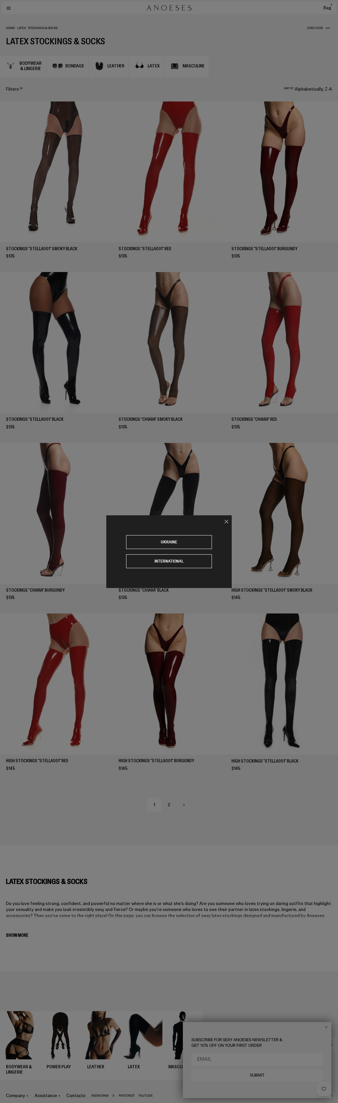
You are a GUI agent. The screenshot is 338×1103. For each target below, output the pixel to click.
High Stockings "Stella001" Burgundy (156, 760)
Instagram (100, 1095)
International (169, 561)
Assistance (46, 1095)
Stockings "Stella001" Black (34, 419)
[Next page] (184, 805)
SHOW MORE (17, 935)
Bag (327, 7)
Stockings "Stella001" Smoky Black (41, 248)
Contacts (75, 1095)
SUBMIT (257, 1075)
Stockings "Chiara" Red (254, 419)
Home (10, 28)
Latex (21, 28)
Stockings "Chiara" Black (143, 590)
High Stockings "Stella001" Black (264, 761)
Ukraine (169, 541)
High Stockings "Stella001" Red (37, 760)
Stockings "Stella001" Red (144, 248)
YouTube (146, 1095)
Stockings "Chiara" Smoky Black (150, 419)
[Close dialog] (326, 1027)
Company (15, 1095)
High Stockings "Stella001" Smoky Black (271, 590)
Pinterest (126, 1095)
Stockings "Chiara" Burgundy (35, 590)
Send (327, 1044)
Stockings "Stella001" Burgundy (264, 248)
